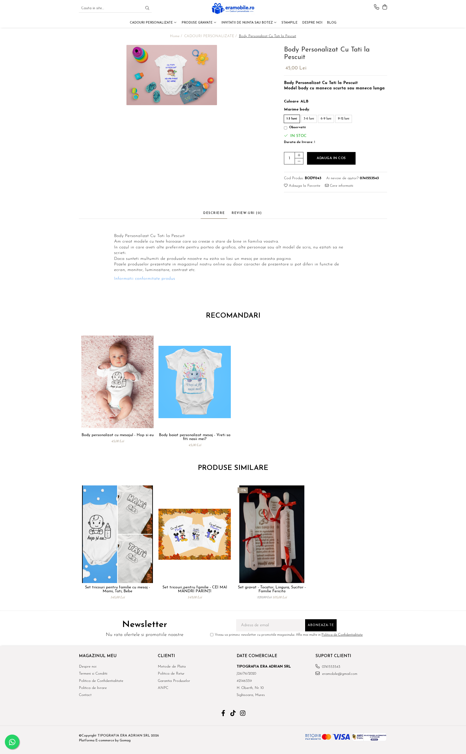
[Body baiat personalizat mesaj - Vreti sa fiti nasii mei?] (194, 382)
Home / (176, 36)
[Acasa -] (233, 8)
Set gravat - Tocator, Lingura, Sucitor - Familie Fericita (272, 589)
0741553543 (330, 667)
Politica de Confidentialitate (342, 635)
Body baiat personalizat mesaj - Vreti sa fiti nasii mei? (194, 437)
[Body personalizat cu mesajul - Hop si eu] (117, 382)
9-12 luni (343, 118)
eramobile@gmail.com (339, 674)
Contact (85, 695)
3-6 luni (309, 118)
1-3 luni (292, 118)
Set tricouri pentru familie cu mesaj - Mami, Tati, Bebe (117, 589)
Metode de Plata (172, 667)
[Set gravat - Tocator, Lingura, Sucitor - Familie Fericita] (272, 534)
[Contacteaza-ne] (376, 7)
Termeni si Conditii (93, 674)
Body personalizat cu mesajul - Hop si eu (118, 435)
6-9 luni (326, 118)
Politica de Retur (171, 674)
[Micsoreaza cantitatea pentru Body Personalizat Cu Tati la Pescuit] (299, 161)
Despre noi (87, 667)
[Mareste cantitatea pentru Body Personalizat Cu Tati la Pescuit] (299, 155)
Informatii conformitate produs (144, 279)
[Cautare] (147, 9)
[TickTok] (233, 714)
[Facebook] (223, 714)
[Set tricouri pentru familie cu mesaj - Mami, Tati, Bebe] (117, 534)
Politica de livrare (93, 688)
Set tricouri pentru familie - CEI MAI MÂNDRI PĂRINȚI (194, 589)
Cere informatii (341, 186)
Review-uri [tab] (247, 213)
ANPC (163, 688)
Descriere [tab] (214, 213)
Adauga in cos (331, 158)
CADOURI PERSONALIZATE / (211, 36)
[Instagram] (243, 714)
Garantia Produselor (174, 681)
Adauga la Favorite (304, 186)
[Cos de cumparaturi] (384, 7)
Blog (331, 22)
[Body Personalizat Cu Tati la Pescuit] (171, 75)
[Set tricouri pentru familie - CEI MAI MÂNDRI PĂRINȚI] (194, 534)
